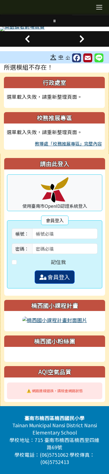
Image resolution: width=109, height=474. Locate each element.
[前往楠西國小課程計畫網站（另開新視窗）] (54, 319)
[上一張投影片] (27, 39)
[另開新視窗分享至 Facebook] (76, 57)
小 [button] (68, 57)
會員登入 (58, 277)
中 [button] (60, 56)
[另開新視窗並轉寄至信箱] (87, 57)
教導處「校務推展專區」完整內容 (68, 143)
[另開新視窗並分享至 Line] (98, 57)
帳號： (22, 233)
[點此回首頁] (54, 29)
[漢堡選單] (99, 7)
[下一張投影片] (81, 39)
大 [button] (53, 56)
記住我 (58, 261)
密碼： (22, 248)
